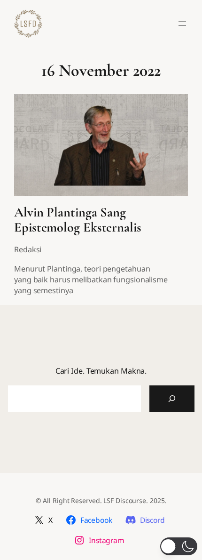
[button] (178, 546)
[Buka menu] (182, 23)
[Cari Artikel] (171, 398)
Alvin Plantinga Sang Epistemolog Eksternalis (77, 220)
